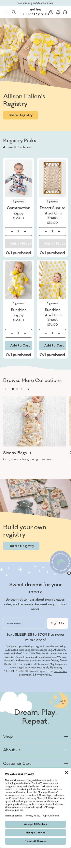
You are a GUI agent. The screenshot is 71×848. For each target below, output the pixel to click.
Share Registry (21, 115)
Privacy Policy (43, 674)
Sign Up (57, 623)
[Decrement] (12, 231)
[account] (51, 12)
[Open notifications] (58, 12)
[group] (34, 428)
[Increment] (25, 231)
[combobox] (13, 12)
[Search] (13, 12)
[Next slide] (28, 389)
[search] (13, 12)
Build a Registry (21, 546)
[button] (13, 389)
